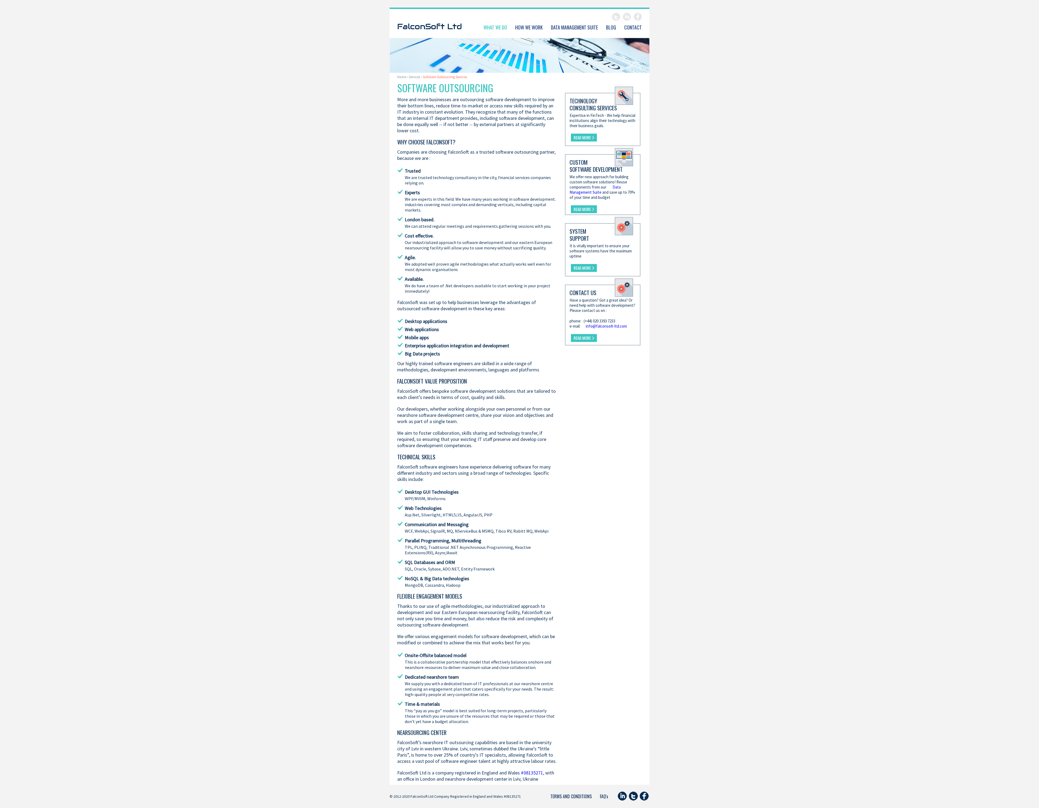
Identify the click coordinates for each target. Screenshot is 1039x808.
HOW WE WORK (529, 27)
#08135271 (532, 773)
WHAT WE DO (495, 27)
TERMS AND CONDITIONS (571, 796)
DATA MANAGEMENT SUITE (574, 27)
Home (401, 77)
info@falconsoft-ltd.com (606, 326)
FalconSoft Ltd (429, 26)
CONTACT (633, 27)
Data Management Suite (595, 189)
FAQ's (604, 796)
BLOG (611, 27)
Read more (582, 137)
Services (414, 77)
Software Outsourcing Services (445, 77)
